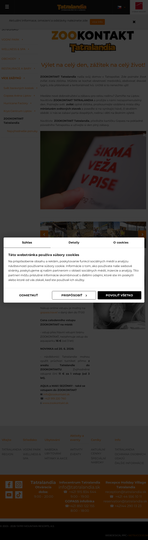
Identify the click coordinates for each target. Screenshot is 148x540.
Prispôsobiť (71, 295)
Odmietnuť (28, 295)
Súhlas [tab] (27, 242)
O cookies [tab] (121, 242)
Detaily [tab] (74, 242)
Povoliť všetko (119, 295)
